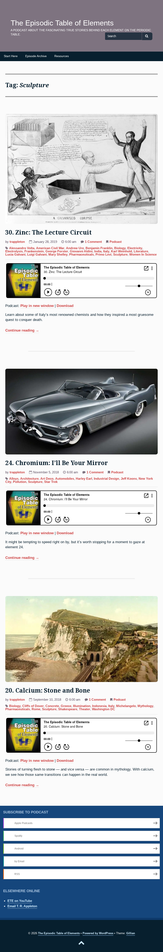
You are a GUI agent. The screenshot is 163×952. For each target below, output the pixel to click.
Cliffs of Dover (33, 706)
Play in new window (37, 306)
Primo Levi (103, 254)
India (97, 251)
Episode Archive (36, 56)
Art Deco (46, 478)
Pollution (19, 482)
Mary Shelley (57, 254)
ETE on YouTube (19, 901)
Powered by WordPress (98, 933)
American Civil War (50, 248)
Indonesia (99, 706)
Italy (106, 251)
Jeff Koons (129, 478)
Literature (141, 251)
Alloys (13, 478)
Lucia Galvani (15, 254)
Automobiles (64, 478)
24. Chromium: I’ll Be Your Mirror (56, 463)
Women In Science (143, 254)
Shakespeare (67, 709)
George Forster (56, 251)
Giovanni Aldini (81, 251)
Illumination (81, 706)
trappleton (17, 241)
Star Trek (51, 482)
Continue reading (22, 330)
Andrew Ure (75, 248)
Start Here (11, 56)
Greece (66, 706)
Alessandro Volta (21, 248)
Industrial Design (106, 478)
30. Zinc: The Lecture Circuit (48, 232)
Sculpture (120, 254)
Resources (61, 56)
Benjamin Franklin (99, 248)
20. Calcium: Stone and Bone (47, 690)
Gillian (130, 933)
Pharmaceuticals (81, 254)
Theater (84, 709)
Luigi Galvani (37, 254)
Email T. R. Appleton (22, 906)
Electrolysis (14, 251)
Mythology (145, 706)
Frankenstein (34, 251)
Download (65, 306)
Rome (36, 709)
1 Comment (93, 242)
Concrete (52, 706)
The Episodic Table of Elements (62, 23)
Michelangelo (126, 706)
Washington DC (103, 709)
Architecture (29, 478)
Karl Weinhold (121, 251)
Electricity (134, 248)
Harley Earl (84, 478)
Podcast (116, 241)
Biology (120, 248)
